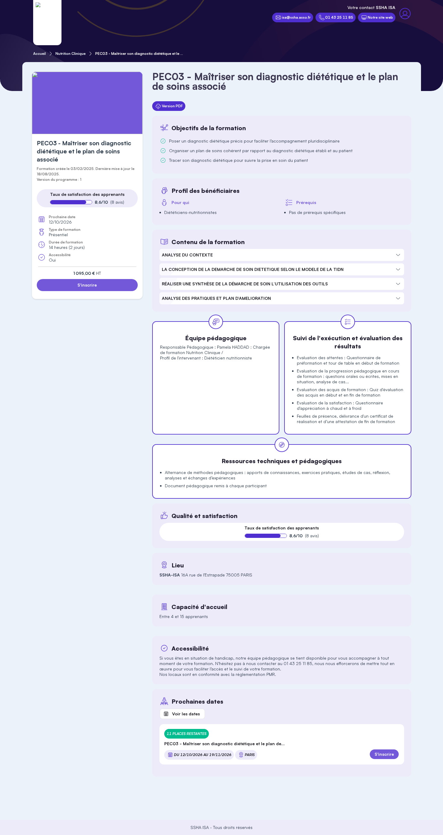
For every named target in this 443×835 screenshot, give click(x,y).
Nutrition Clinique (70, 53)
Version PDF (172, 106)
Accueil (39, 53)
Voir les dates (186, 713)
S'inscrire (87, 284)
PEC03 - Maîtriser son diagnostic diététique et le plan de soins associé (139, 53)
